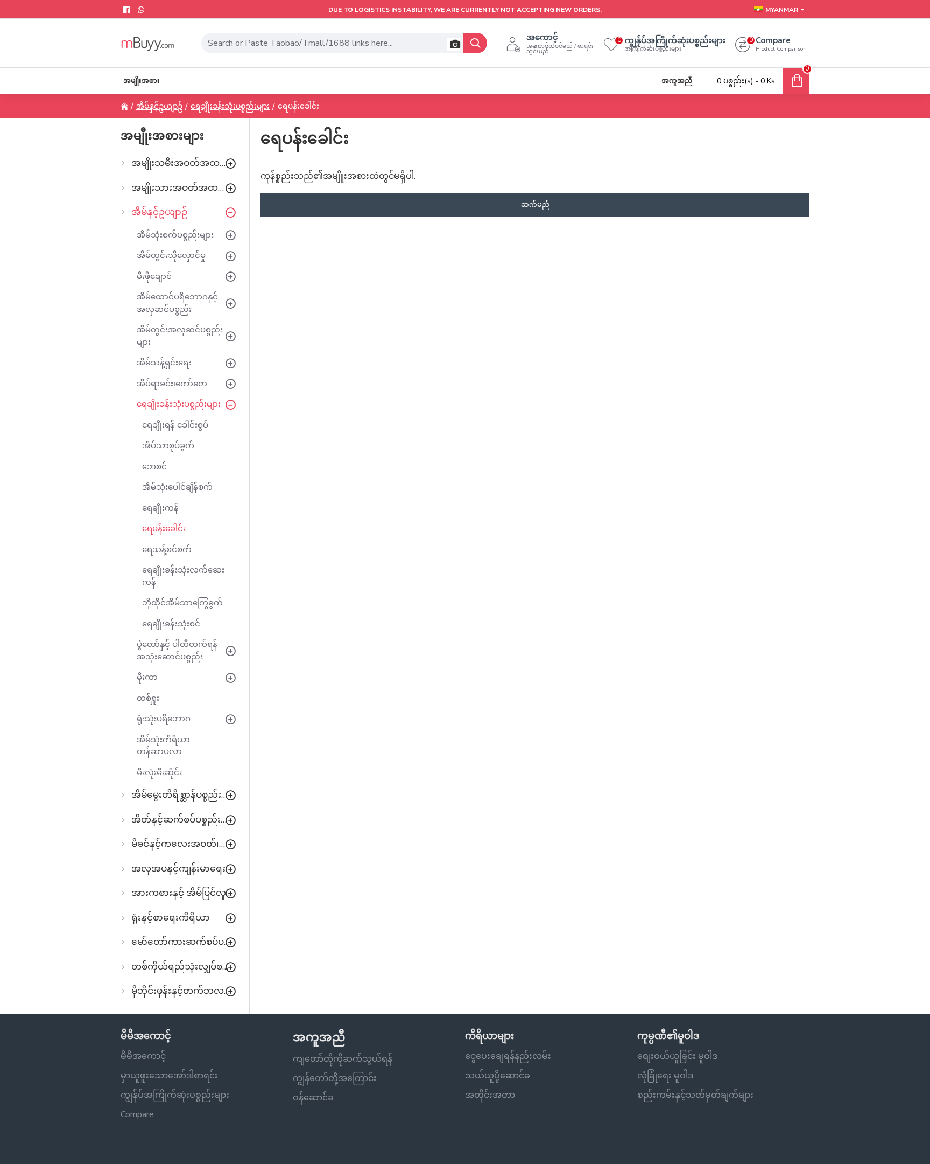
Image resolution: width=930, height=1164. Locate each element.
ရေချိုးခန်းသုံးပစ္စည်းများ (230, 106)
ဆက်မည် (535, 205)
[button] (453, 44)
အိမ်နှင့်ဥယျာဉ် (159, 106)
